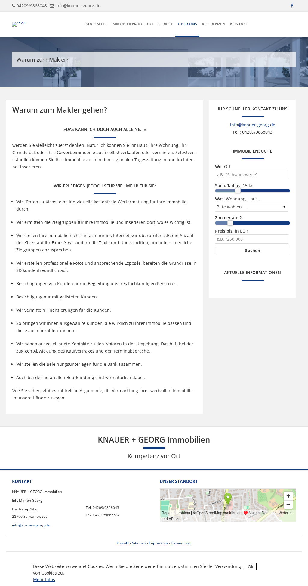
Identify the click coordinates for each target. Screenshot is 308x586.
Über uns (187, 23)
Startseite (95, 23)
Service (165, 23)
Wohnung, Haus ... (239, 199)
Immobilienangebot (132, 23)
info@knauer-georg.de (77, 5)
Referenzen (213, 23)
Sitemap (139, 543)
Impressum (158, 543)
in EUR (231, 231)
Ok (250, 566)
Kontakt (239, 23)
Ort (223, 166)
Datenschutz (181, 543)
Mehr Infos (44, 579)
